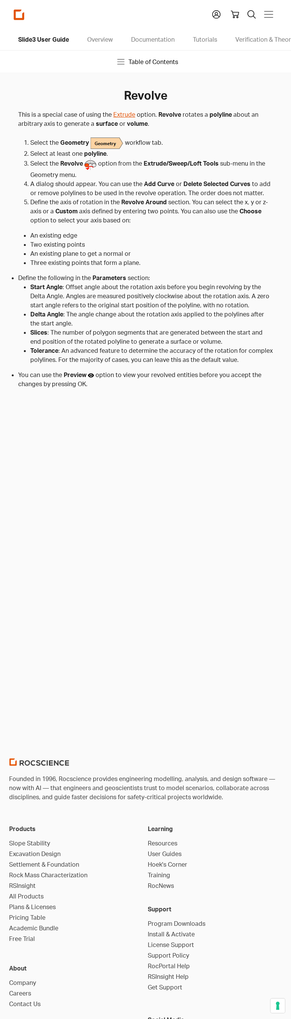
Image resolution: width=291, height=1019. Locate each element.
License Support (171, 945)
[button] (216, 13)
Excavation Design (35, 854)
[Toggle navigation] (268, 14)
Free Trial (22, 938)
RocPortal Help (169, 966)
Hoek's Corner (167, 864)
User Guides (164, 854)
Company (22, 982)
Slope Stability (29, 843)
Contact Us (25, 1004)
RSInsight (22, 885)
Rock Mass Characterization (48, 875)
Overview (100, 39)
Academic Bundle (33, 928)
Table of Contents (153, 62)
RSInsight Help (168, 976)
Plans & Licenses (32, 907)
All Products (26, 896)
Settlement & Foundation (44, 864)
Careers (20, 993)
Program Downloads (176, 923)
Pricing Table (27, 917)
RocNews (161, 885)
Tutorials (205, 39)
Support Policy (168, 955)
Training (159, 875)
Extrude (124, 114)
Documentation (153, 39)
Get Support (165, 987)
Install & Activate (171, 934)
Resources (162, 843)
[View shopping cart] (235, 14)
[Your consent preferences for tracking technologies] (278, 1006)
